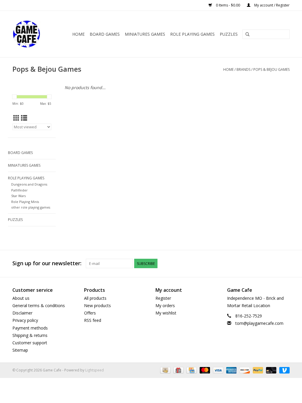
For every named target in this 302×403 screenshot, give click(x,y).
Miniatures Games (145, 34)
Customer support (29, 342)
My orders (165, 305)
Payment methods (30, 328)
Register (163, 298)
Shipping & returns (29, 335)
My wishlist (165, 313)
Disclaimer (22, 313)
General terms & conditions (38, 305)
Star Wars (18, 196)
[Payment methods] (164, 370)
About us (20, 298)
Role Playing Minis (25, 201)
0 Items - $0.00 (228, 5)
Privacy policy (25, 320)
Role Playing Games (192, 34)
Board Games (105, 34)
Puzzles (229, 34)
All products (95, 298)
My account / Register (271, 5)
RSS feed (92, 320)
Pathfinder (19, 190)
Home (78, 34)
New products (97, 305)
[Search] (247, 35)
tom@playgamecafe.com (259, 323)
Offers (90, 313)
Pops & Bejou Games (271, 69)
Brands (243, 69)
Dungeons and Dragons (29, 184)
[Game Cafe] (28, 34)
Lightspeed (94, 370)
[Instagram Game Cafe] (285, 263)
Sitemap (20, 350)
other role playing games (30, 207)
